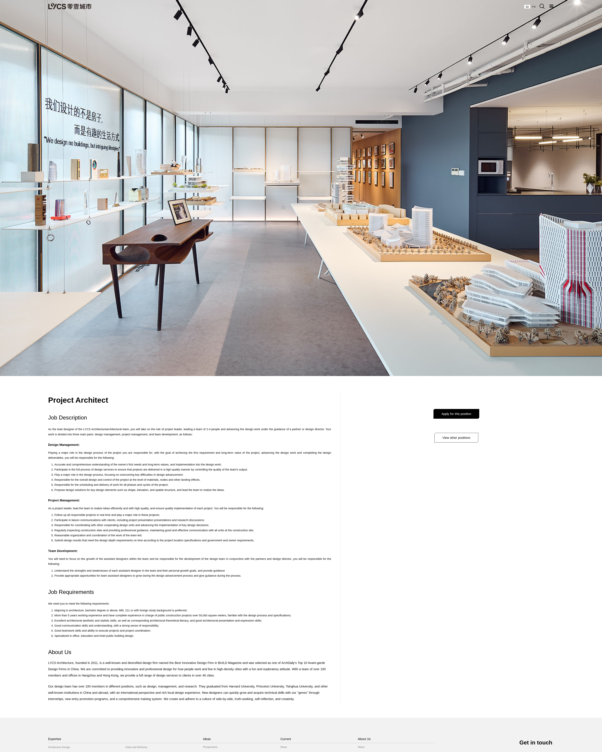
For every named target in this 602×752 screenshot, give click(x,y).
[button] (551, 6)
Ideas (207, 739)
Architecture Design (59, 747)
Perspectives (210, 747)
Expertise (54, 739)
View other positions (456, 437)
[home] (70, 6)
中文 (534, 6)
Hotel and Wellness (136, 747)
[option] (533, 6)
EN (527, 6)
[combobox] (527, 6)
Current (285, 739)
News (283, 747)
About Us (364, 739)
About (361, 747)
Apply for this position (456, 414)
